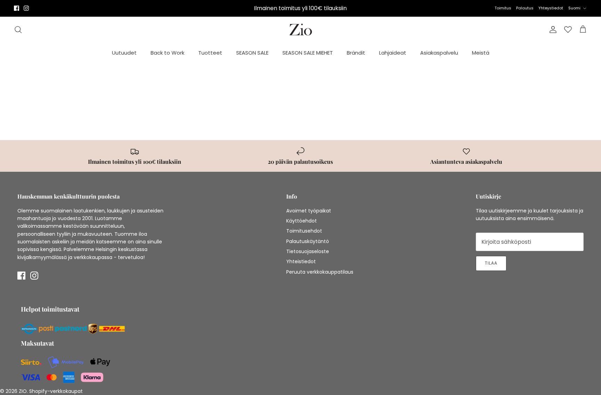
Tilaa (491, 263)
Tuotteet (210, 52)
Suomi (574, 8)
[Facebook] (16, 8)
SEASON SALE (252, 52)
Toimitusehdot (304, 230)
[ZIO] (300, 30)
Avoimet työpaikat (308, 210)
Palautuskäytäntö (307, 241)
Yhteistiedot (301, 261)
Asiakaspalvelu (439, 52)
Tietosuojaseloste (307, 251)
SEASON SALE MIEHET (307, 52)
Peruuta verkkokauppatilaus (319, 271)
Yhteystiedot (550, 8)
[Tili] (551, 29)
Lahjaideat (392, 52)
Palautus (525, 8)
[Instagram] (26, 8)
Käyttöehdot (301, 220)
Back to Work (167, 52)
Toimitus (503, 8)
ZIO (23, 391)
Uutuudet (124, 52)
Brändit (356, 52)
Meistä (480, 52)
